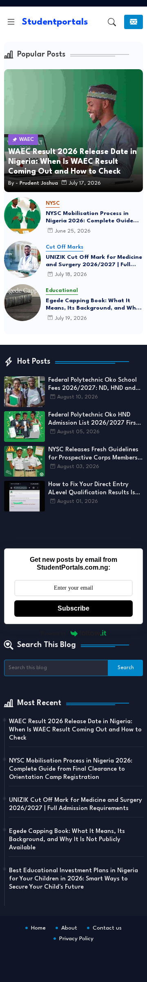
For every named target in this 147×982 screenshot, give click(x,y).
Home (38, 928)
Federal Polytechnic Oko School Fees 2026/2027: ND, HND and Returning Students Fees (92, 385)
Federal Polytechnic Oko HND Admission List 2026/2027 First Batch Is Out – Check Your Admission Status (93, 420)
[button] (112, 22)
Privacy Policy (76, 938)
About (69, 928)
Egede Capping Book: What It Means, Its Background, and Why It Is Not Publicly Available (92, 305)
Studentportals (55, 22)
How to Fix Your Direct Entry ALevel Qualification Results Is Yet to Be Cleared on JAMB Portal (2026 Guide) (91, 489)
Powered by (54, 633)
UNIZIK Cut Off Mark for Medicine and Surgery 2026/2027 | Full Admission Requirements (94, 261)
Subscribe (73, 608)
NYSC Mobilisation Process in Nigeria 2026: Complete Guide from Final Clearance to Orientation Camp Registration (91, 217)
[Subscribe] (133, 22)
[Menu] (11, 22)
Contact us (107, 928)
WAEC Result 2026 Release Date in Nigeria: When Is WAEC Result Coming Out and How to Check (75, 730)
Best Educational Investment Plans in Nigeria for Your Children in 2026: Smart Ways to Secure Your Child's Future (73, 879)
